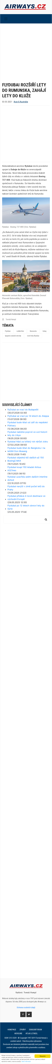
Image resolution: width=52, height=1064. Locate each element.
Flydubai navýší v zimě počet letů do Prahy (26, 488)
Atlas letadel (32, 1033)
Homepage (12, 1030)
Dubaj (44, 331)
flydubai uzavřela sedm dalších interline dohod (27, 478)
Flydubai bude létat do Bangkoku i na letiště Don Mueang (26, 449)
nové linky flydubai (33, 336)
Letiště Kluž (20, 331)
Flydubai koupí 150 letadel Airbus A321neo (24, 469)
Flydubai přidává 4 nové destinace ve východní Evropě (26, 497)
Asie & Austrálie (21, 101)
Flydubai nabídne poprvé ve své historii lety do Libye (27, 433)
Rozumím (42, 1056)
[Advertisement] (26, 51)
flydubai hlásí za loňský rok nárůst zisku (27, 441)
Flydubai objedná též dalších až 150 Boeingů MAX (25, 459)
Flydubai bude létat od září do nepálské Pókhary (27, 424)
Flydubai (8, 331)
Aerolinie (18, 1033)
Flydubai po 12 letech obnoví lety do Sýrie (25, 507)
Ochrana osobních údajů (26, 1007)
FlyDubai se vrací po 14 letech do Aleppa (28, 416)
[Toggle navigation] (6, 18)
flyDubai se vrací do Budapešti (22, 409)
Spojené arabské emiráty (13, 336)
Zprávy (22, 1030)
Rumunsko (33, 331)
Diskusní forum (35, 1030)
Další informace (26, 1061)
